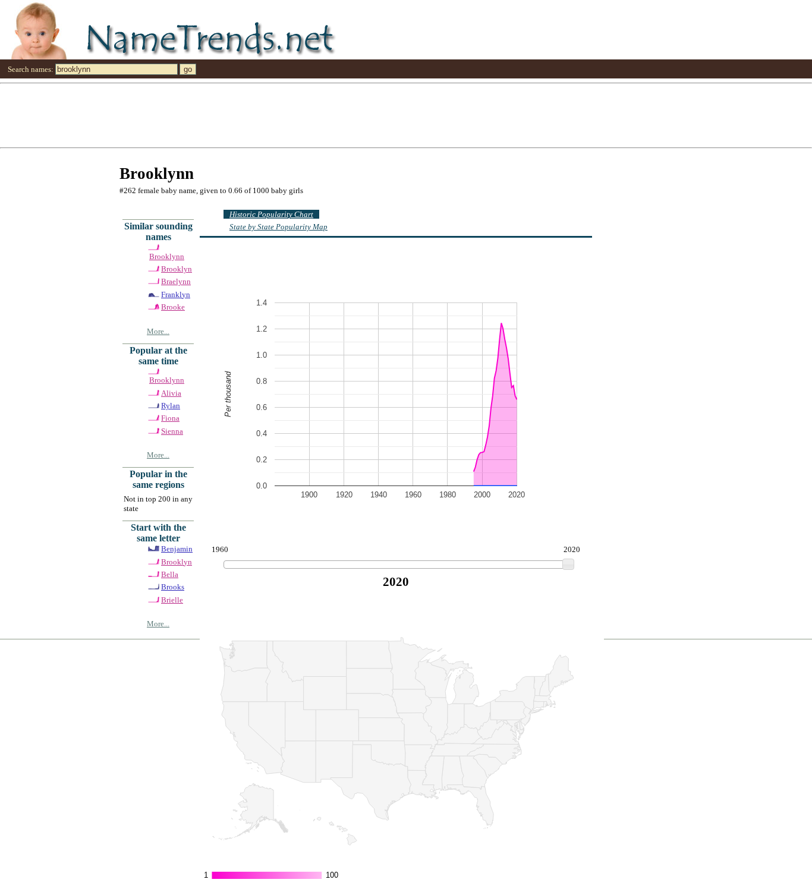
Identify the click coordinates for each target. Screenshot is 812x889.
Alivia (171, 393)
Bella (169, 574)
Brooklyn (176, 268)
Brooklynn (166, 256)
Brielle (172, 599)
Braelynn (176, 281)
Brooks (172, 586)
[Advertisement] (356, 114)
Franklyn (175, 294)
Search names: (30, 69)
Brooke (173, 306)
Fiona (170, 418)
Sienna (172, 431)
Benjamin (177, 548)
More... (158, 331)
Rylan (170, 405)
